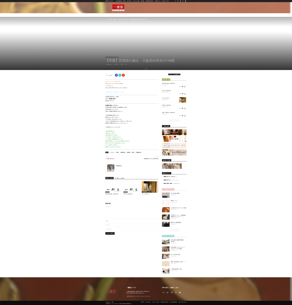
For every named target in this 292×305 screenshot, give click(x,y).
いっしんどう (111, 152)
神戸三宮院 (129, 1)
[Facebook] (175, 1)
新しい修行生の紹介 (175, 254)
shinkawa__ (109, 64)
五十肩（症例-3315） (128, 194)
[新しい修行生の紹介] (166, 256)
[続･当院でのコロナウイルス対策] (166, 209)
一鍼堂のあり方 (166, 176)
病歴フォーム (174, 200)
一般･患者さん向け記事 (122, 19)
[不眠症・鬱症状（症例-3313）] (183, 114)
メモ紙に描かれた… (110, 158)
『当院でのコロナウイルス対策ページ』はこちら (114, 92)
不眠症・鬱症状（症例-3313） (168, 112)
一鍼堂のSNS (157, 1)
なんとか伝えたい (146, 194)
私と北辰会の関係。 (175, 193)
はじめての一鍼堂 (136, 1)
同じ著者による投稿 (119, 178)
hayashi (173, 176)
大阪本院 (142, 302)
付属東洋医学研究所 (149, 1)
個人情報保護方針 (173, 302)
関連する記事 (109, 178)
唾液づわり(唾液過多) (176, 222)
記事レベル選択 (113, 19)
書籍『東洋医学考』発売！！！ (178, 261)
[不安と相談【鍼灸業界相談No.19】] (166, 241)
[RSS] (183, 1)
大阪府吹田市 (122, 152)
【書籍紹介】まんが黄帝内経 (150, 158)
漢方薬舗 (142, 1)
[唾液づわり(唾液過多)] (166, 224)
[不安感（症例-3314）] (183, 107)
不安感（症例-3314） (166, 105)
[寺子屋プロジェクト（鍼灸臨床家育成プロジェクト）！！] (166, 217)
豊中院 (124, 1)
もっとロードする (173, 120)
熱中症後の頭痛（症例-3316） (112, 194)
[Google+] (178, 1)
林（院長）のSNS (165, 1)
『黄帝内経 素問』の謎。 (177, 269)
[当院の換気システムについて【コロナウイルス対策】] (166, 249)
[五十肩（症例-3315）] (132, 187)
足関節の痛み (138, 152)
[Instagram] (180, 1)
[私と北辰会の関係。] (166, 195)
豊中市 (133, 152)
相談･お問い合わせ (183, 302)
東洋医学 (128, 152)
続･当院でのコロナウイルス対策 (178, 207)
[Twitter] (185, 1)
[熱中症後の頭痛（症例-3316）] (113, 187)
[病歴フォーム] (166, 202)
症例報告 (116, 57)
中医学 (117, 152)
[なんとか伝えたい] (150, 187)
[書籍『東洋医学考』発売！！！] (166, 263)
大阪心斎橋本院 (119, 1)
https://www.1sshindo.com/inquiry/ (142, 296)
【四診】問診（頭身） (168, 183)
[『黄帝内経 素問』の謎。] (166, 271)
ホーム (106, 19)
